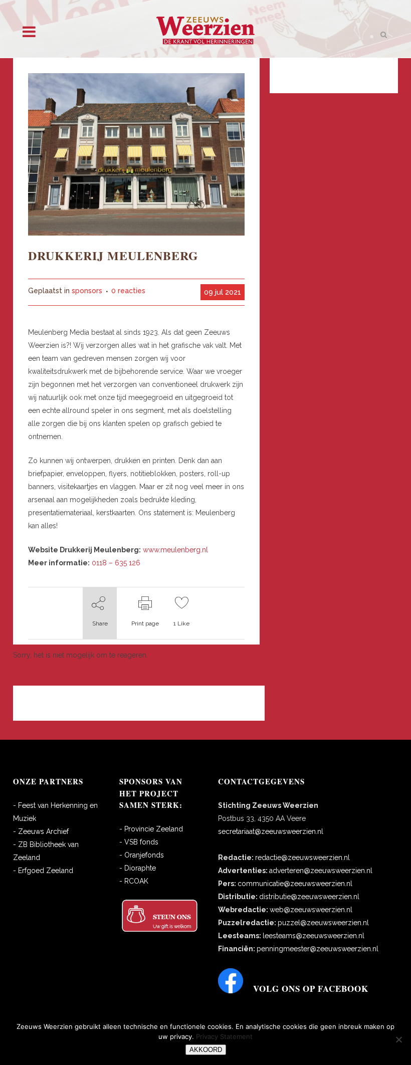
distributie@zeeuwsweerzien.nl (309, 897)
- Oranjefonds (141, 855)
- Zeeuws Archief (41, 831)
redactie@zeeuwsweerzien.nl (302, 858)
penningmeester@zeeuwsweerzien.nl (317, 949)
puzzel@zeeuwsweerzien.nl (323, 923)
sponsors (87, 291)
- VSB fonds (138, 842)
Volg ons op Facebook (310, 988)
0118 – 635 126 (116, 563)
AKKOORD (205, 1049)
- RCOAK (133, 881)
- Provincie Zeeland (151, 829)
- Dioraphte (137, 868)
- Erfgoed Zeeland (43, 871)
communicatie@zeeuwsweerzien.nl (295, 884)
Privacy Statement (224, 1036)
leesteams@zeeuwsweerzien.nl (313, 936)
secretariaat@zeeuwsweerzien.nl (270, 831)
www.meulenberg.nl (175, 550)
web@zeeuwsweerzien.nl (311, 910)
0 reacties (128, 291)
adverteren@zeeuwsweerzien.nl (320, 871)
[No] (398, 1039)
